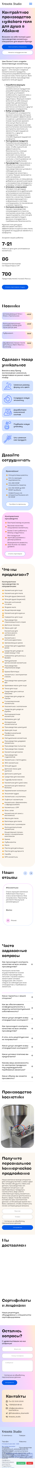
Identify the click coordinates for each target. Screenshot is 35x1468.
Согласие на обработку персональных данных (13, 1222)
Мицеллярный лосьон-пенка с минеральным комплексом (14, 834)
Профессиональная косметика (13, 734)
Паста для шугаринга (14, 851)
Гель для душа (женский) (15, 596)
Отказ (30, 1463)
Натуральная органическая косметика (15, 662)
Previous (25, 873)
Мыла (7, 845)
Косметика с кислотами (15, 797)
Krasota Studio (12, 4)
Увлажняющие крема (14, 643)
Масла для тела (11, 818)
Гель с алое (9, 810)
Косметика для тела (14, 593)
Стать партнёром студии (15, 287)
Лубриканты (10, 842)
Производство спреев (14, 749)
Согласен (21, 1463)
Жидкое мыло (10, 607)
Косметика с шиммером (15, 824)
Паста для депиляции (14, 848)
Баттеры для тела (13, 821)
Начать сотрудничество (17, 52)
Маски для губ (11, 628)
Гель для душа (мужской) (15, 599)
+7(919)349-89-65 (15, 1405)
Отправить (17, 1227)
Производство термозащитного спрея (15, 621)
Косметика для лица (13, 590)
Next (31, 873)
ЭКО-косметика (11, 763)
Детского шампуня (13, 774)
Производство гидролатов (11, 756)
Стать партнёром (15, 554)
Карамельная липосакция (15, 791)
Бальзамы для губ (12, 719)
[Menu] (30, 4)
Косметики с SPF (12, 807)
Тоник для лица (11, 688)
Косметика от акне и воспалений (14, 814)
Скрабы (8, 854)
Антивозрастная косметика (12, 715)
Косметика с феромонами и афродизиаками (16, 803)
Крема (7, 839)
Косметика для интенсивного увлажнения (11, 633)
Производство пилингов (15, 746)
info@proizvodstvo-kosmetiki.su (16, 1409)
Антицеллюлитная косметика (13, 828)
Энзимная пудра (12, 794)
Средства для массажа (15, 777)
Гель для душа (11, 766)
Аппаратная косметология (11, 723)
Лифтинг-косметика (14, 800)
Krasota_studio (15, 1417)
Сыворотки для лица (13, 617)
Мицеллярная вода (13, 610)
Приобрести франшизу (17, 504)
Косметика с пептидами (15, 760)
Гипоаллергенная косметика (12, 702)
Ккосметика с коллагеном (16, 706)
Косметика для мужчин (15, 613)
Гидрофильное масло (13, 780)
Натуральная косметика (16, 738)
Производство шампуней (16, 727)
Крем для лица (11, 730)
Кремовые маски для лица (16, 685)
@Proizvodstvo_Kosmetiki (19, 1413)
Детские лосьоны (12, 625)
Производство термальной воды (12, 667)
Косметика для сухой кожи (16, 783)
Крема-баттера (12, 672)
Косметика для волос (14, 752)
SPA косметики (11, 857)
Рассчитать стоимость (17, 47)
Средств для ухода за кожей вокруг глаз (14, 652)
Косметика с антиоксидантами (13, 639)
